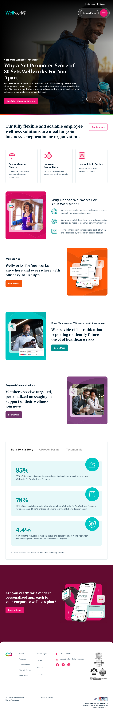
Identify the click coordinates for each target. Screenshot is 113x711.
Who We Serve (25, 670)
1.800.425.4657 (66, 654)
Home (21, 654)
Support (103, 4)
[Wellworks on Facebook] (57, 664)
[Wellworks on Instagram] (63, 664)
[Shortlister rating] (99, 656)
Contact (40, 674)
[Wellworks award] (94, 672)
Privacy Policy (47, 698)
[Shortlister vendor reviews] (99, 664)
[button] (87, 99)
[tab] (22, 450)
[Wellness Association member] (98, 678)
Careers (40, 660)
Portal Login (90, 4)
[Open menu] (104, 13)
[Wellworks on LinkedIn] (69, 664)
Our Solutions (98, 127)
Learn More (13, 283)
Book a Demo (14, 610)
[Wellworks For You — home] (16, 13)
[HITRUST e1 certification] (100, 699)
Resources (23, 676)
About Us (22, 659)
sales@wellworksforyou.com (72, 659)
